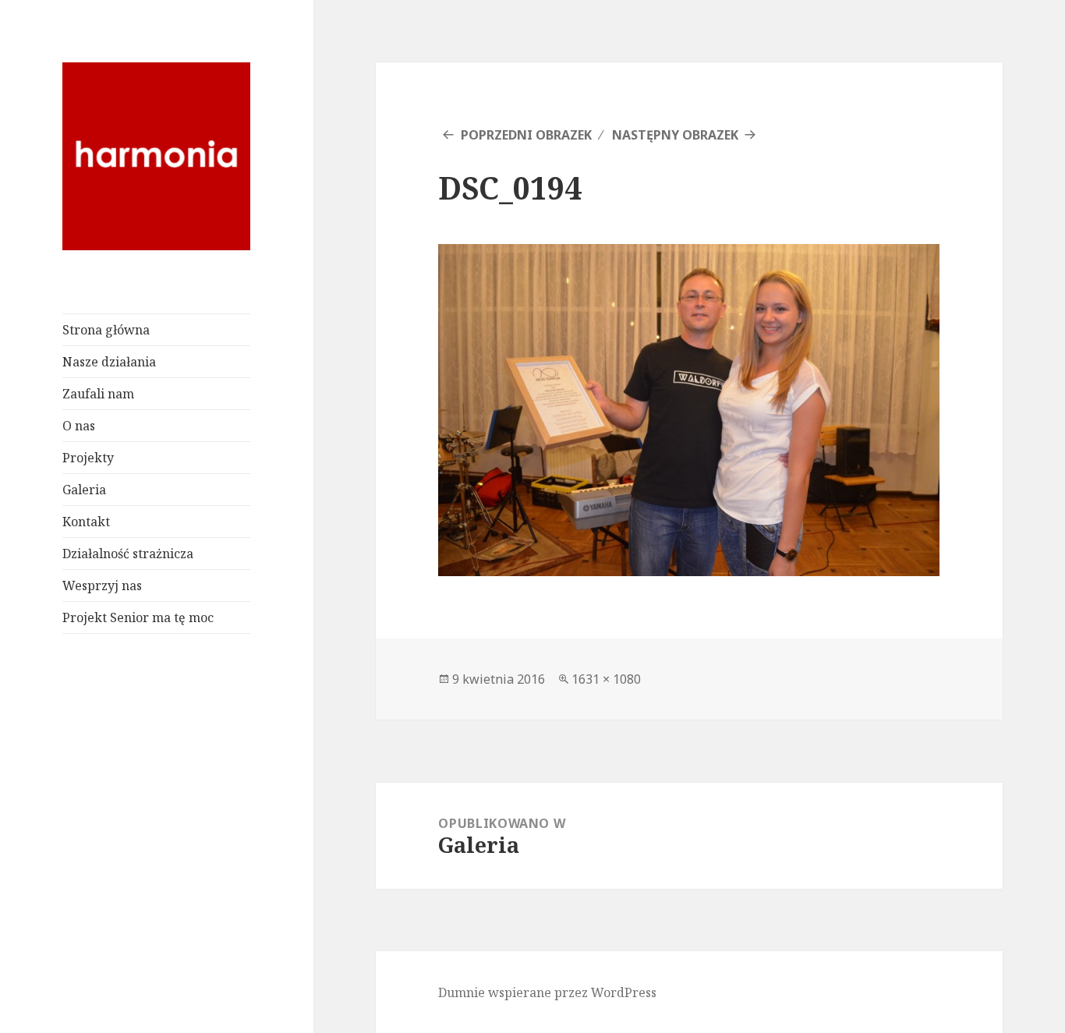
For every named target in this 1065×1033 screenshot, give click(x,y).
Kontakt (86, 521)
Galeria (84, 489)
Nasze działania (109, 361)
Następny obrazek (675, 134)
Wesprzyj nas (102, 585)
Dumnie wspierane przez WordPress (547, 992)
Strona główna (106, 329)
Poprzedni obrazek (526, 134)
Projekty (88, 457)
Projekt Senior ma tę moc (138, 617)
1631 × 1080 (606, 679)
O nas (78, 425)
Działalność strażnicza (127, 553)
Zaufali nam (98, 393)
